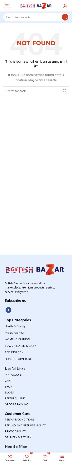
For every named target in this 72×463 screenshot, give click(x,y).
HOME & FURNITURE (18, 359)
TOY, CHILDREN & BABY (20, 345)
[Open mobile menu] (7, 6)
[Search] (65, 17)
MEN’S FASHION (15, 332)
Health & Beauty (15, 326)
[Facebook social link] (8, 310)
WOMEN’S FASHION (17, 339)
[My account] (65, 6)
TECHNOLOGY (14, 352)
